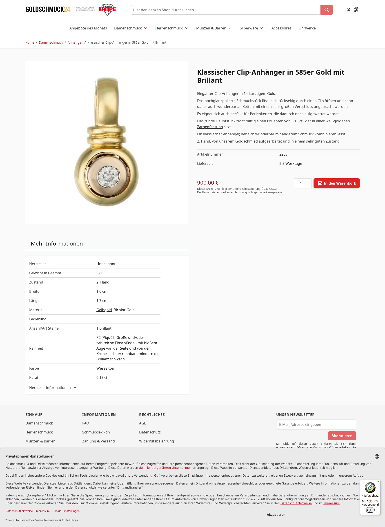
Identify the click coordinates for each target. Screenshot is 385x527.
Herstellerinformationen (50, 387)
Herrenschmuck (169, 28)
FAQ (85, 423)
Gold (271, 93)
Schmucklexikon (96, 432)
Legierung (38, 319)
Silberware (249, 28)
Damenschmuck (128, 28)
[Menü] (378, 482)
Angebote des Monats (88, 28)
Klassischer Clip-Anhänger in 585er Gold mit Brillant (126, 42)
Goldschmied (246, 141)
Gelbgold (104, 309)
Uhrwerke (307, 28)
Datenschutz (150, 432)
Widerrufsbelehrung (156, 441)
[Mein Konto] (348, 9)
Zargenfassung (210, 126)
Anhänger (75, 42)
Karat (33, 377)
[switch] (370, 510)
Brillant (105, 328)
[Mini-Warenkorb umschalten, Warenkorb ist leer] (356, 9)
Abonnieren (342, 435)
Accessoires (282, 28)
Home (29, 42)
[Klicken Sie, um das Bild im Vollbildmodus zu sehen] (106, 142)
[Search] (326, 10)
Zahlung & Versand (98, 441)
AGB (142, 423)
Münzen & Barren (211, 28)
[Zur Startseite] (47, 10)
